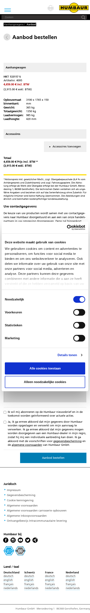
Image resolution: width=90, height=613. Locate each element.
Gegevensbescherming (21, 495)
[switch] (79, 312)
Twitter (27, 540)
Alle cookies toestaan (45, 368)
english (8, 580)
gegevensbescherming (67, 441)
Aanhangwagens (14, 24)
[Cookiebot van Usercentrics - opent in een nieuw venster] (67, 227)
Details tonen (67, 355)
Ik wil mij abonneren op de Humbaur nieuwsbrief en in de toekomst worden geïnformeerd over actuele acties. (45, 414)
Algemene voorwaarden (22, 505)
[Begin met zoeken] (83, 17)
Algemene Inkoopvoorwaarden (27, 516)
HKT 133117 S (12, 76)
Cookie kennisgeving (20, 500)
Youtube (20, 540)
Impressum (14, 490)
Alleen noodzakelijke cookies (45, 382)
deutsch (8, 576)
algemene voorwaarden (27, 445)
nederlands (11, 588)
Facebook (5, 540)
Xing (35, 540)
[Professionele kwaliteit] (15, 550)
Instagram (13, 540)
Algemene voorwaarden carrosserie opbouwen (37, 510)
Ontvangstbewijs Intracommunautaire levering (37, 521)
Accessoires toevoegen (66, 146)
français (8, 584)
